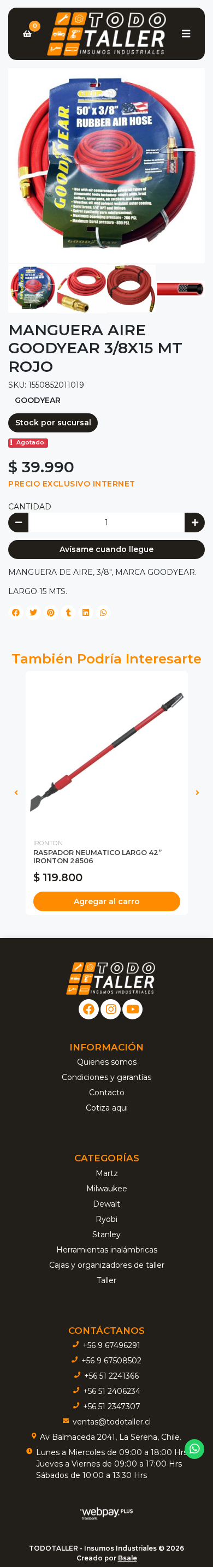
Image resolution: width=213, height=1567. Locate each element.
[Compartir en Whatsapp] (103, 612)
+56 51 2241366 (111, 1376)
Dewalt (106, 1204)
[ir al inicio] (110, 978)
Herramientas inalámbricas (106, 1250)
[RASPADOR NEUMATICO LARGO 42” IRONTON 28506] (107, 752)
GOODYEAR (38, 400)
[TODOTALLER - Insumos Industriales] (106, 34)
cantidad (29, 507)
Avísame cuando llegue (106, 549)
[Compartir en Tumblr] (68, 612)
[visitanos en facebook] (89, 1009)
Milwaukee (106, 1189)
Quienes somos (107, 1062)
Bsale (127, 1558)
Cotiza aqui (107, 1108)
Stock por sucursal (53, 423)
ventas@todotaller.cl (112, 1422)
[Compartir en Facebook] (15, 612)
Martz (107, 1173)
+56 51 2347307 (111, 1406)
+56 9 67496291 (111, 1345)
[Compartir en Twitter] (33, 612)
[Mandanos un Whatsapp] (195, 1449)
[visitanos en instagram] (110, 1009)
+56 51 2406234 (111, 1391)
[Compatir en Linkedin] (85, 612)
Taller (106, 1280)
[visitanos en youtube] (132, 1009)
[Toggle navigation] (185, 33)
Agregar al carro (107, 901)
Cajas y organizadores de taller (106, 1265)
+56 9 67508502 (111, 1361)
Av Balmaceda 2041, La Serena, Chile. (110, 1437)
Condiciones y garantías (106, 1077)
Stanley (106, 1234)
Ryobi (106, 1219)
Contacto (107, 1092)
